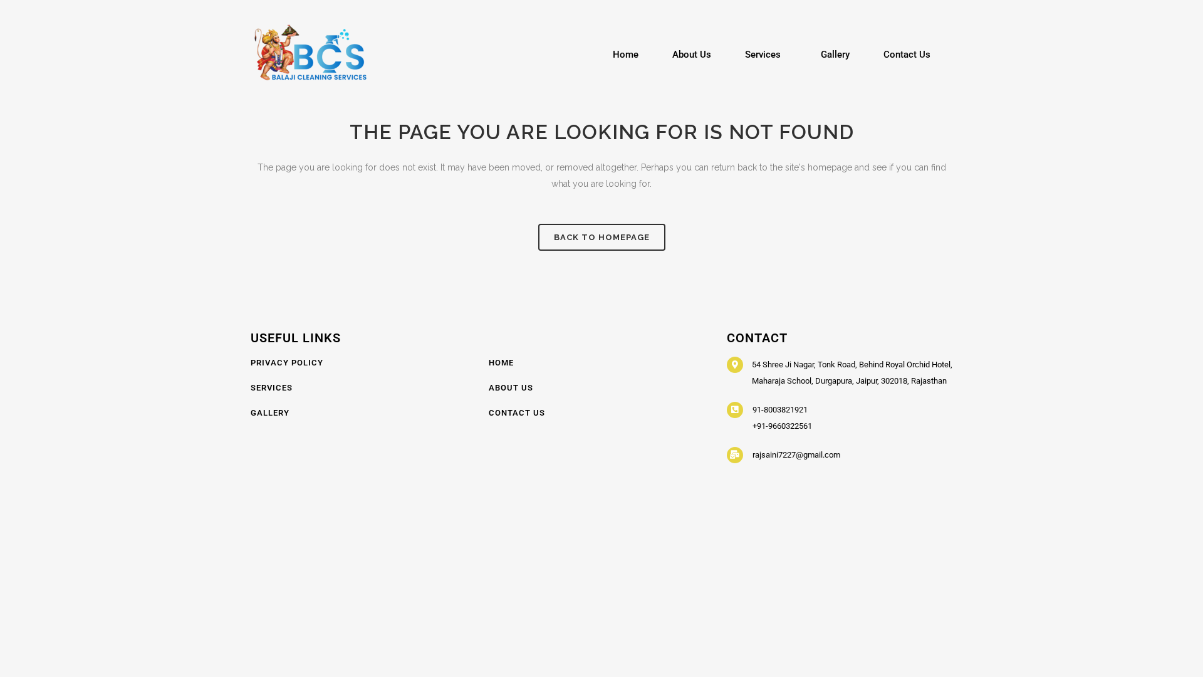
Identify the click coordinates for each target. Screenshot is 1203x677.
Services (763, 54)
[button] (766, 55)
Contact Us (906, 54)
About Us (691, 54)
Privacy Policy (287, 362)
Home (625, 54)
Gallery (835, 54)
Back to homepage (602, 237)
